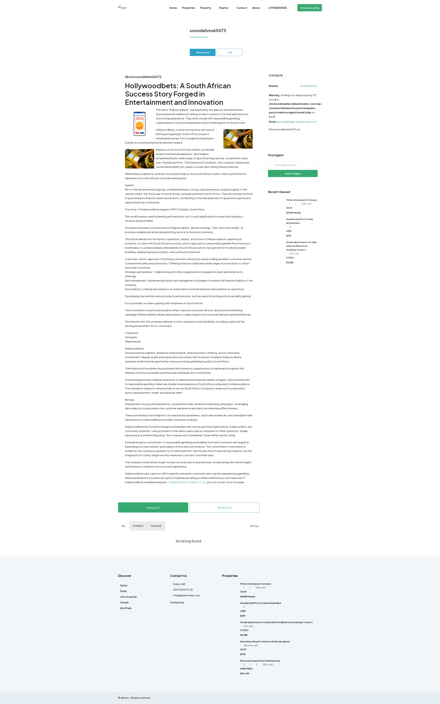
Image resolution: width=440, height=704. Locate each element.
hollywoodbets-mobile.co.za (187, 482)
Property (205, 7)
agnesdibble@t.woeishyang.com (296, 121)
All (124, 526)
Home (173, 7)
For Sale (156, 526)
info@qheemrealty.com (186, 595)
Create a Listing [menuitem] (309, 7)
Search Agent (293, 173)
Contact (242, 7)
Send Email (202, 52)
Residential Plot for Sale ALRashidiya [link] (260, 603)
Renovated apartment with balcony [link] (260, 660)
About (256, 7)
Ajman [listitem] (123, 585)
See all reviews (199, 36)
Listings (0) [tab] (153, 507)
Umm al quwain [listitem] (128, 596)
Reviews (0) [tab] (224, 507)
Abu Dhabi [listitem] (125, 608)
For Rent (138, 526)
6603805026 (308, 85)
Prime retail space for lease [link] (301, 200)
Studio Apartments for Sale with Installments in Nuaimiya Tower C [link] (301, 246)
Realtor (223, 7)
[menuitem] (275, 7)
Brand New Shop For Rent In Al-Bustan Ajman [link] (265, 641)
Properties (188, 7)
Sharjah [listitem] (124, 602)
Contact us (177, 602)
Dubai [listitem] (123, 591)
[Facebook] (319, 697)
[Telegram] (270, 136)
